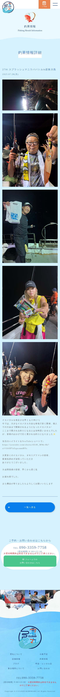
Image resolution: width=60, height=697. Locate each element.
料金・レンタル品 (44, 664)
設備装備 (16, 659)
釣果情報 (44, 659)
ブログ (16, 664)
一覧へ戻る (30, 507)
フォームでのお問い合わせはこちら (30, 561)
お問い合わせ (44, 668)
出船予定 (44, 654)
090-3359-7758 (30, 677)
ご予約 (44, 6)
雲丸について (16, 654)
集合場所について (16, 668)
